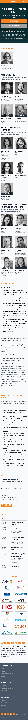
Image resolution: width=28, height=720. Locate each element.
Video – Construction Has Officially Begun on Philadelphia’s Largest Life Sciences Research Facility (15, 446)
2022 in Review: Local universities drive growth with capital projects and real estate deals (14, 435)
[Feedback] (14, 714)
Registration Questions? (14, 30)
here (7, 656)
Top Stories (4, 693)
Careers (3, 676)
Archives (3, 685)
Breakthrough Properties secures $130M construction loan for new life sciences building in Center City (13, 422)
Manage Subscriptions (7, 688)
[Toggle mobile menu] (2, 1)
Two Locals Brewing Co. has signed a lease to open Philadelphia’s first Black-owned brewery (15, 429)
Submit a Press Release (7, 673)
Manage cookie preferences (9, 710)
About (2, 668)
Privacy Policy (5, 700)
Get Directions (6, 505)
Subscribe (24, 1)
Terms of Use (4, 702)
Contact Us (4, 678)
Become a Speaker (14, 26)
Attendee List (14, 21)
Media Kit (3, 671)
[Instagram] (11, 714)
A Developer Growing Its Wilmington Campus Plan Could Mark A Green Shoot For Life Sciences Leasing (14, 412)
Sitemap (3, 705)
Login (2, 707)
